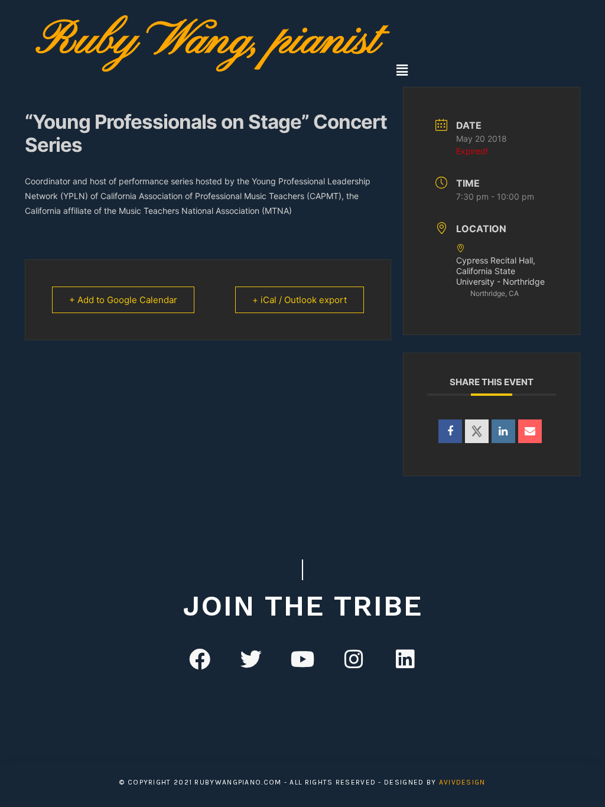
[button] (402, 70)
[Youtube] (302, 658)
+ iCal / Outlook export (299, 299)
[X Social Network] (477, 431)
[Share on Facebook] (450, 431)
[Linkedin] (503, 431)
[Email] (530, 431)
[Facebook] (199, 658)
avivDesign (462, 782)
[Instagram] (354, 658)
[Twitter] (251, 658)
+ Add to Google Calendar (123, 299)
